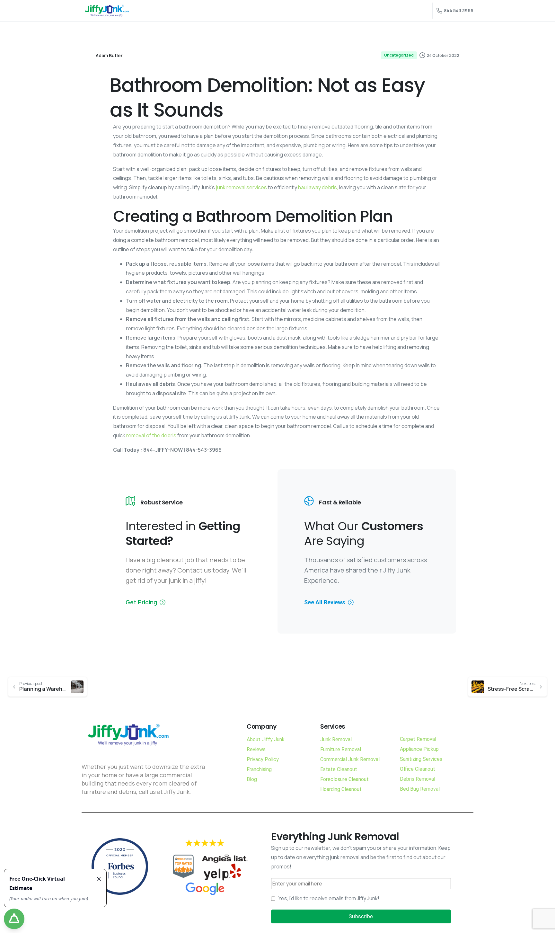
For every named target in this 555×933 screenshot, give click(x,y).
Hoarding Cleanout (341, 789)
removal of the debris (151, 435)
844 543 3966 (458, 10)
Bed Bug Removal (420, 789)
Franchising (259, 769)
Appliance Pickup (419, 749)
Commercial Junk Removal (350, 759)
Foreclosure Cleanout (344, 779)
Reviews (256, 749)
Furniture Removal (340, 749)
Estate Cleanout (338, 769)
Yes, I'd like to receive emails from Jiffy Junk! (328, 898)
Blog (252, 779)
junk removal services (241, 187)
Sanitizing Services (421, 759)
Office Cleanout (417, 769)
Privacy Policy (263, 759)
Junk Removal (336, 739)
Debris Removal (417, 779)
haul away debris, (318, 187)
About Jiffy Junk (266, 739)
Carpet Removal (418, 739)
